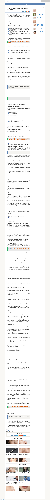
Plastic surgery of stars (21, 4)
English (3, 499)
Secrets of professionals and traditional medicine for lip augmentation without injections (40, 32)
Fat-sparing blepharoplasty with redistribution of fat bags (40, 10)
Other (29, 4)
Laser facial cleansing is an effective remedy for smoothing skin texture (40, 17)
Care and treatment (9, 4)
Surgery (26, 4)
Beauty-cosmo (9, 1)
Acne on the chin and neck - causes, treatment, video (40, 20)
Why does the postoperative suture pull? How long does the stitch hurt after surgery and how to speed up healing (40, 24)
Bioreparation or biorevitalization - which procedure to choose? (40, 29)
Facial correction (15, 4)
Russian (1, 499)
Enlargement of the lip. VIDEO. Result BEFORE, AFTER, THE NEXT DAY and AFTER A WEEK (40, 14)
